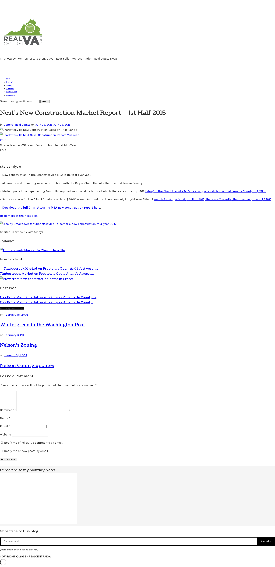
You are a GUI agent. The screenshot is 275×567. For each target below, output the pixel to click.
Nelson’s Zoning (18, 345)
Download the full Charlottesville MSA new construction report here (51, 207)
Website (5, 434)
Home (9, 79)
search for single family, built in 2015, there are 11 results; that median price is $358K (212, 199)
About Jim (10, 95)
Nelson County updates (27, 365)
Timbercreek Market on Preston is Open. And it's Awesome (47, 274)
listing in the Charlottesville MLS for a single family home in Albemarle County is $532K (205, 191)
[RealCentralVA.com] (23, 46)
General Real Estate (17, 124)
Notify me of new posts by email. (26, 451)
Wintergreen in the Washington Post (42, 325)
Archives (10, 88)
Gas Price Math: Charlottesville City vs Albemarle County (48, 297)
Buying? (10, 82)
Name (5, 418)
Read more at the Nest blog (19, 216)
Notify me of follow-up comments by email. (33, 442)
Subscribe (266, 541)
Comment (8, 410)
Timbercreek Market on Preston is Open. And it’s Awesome (49, 269)
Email (5, 426)
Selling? (10, 85)
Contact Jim (11, 92)
